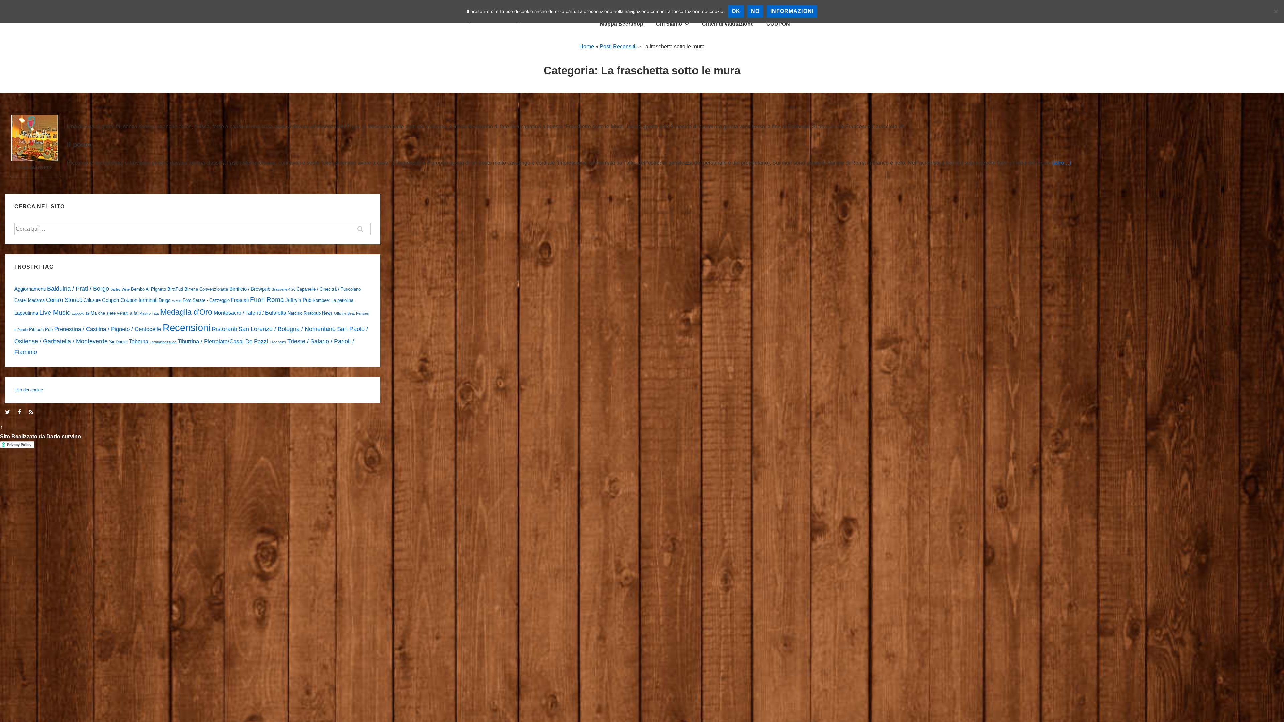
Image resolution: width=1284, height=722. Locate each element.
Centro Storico (64, 299)
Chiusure (92, 300)
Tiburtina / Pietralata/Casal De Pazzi (223, 341)
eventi (176, 300)
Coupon (110, 300)
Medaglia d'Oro (186, 312)
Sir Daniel (118, 341)
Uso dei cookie (28, 389)
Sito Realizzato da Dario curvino (40, 436)
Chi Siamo (669, 24)
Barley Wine (120, 289)
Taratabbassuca (163, 342)
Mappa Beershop (621, 24)
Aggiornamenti (30, 289)
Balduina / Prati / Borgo (78, 288)
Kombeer (321, 300)
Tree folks (278, 342)
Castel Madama (29, 300)
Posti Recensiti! (618, 46)
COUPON (778, 24)
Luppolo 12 (80, 313)
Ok (736, 11)
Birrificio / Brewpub (249, 289)
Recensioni (186, 327)
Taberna (138, 341)
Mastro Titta (149, 313)
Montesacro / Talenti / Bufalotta (250, 313)
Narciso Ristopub (304, 313)
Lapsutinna (26, 313)
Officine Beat (344, 313)
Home (586, 46)
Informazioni (792, 11)
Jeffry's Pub (298, 300)
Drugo (164, 300)
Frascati (240, 300)
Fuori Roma (267, 299)
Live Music (54, 312)
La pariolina (342, 300)
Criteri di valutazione (728, 24)
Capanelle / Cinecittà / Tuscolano (329, 289)
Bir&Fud (175, 289)
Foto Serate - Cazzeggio (206, 300)
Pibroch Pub (41, 329)
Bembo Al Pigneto (148, 289)
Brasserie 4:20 (283, 289)
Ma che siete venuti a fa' (114, 313)
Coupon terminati (138, 300)
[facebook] (21, 412)
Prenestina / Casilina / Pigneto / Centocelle (107, 329)
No (755, 11)
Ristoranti (224, 328)
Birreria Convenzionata (206, 289)
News (327, 313)
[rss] (32, 412)
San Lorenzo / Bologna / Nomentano (287, 328)
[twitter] (9, 412)
